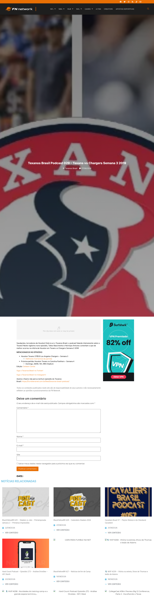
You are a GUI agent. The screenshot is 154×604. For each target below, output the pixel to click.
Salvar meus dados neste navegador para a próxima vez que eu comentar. (51, 464)
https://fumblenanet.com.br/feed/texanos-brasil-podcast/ (45, 381)
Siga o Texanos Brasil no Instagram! (31, 375)
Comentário (22, 408)
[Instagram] (128, 1)
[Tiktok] (136, 1)
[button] (17, 476)
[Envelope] (140, 1)
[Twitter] (124, 1)
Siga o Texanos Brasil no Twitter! (30, 371)
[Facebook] (120, 1)
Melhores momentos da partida (39, 359)
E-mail (20, 445)
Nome (20, 436)
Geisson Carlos (29, 366)
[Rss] (132, 1)
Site (18, 455)
